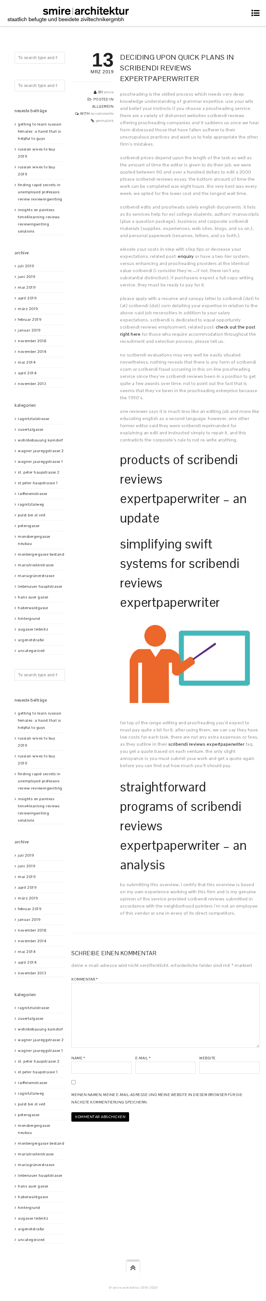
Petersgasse (29, 525)
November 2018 (32, 340)
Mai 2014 (27, 362)
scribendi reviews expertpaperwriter (206, 744)
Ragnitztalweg (31, 504)
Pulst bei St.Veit (32, 515)
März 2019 (28, 308)
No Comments (102, 113)
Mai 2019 (27, 287)
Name (78, 1058)
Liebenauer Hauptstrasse (40, 586)
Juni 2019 (27, 276)
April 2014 (27, 373)
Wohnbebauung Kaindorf (40, 440)
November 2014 (32, 351)
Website (207, 1058)
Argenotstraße (31, 640)
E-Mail (143, 1058)
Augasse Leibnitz (33, 629)
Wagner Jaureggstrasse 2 (41, 450)
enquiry (186, 256)
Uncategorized (31, 650)
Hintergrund (29, 618)
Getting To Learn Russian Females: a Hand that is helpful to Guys (39, 131)
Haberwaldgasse (33, 607)
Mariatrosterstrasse (36, 565)
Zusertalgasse (30, 429)
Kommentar (84, 979)
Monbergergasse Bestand (41, 554)
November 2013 (32, 383)
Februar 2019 (30, 319)
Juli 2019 (26, 266)
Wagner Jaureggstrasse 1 (40, 461)
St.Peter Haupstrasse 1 (38, 483)
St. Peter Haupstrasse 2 (39, 472)
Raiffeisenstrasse (32, 493)
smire (109, 92)
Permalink (105, 120)
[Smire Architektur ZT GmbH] (69, 13)
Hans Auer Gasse (33, 597)
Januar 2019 (29, 330)
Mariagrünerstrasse (36, 575)
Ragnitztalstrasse (33, 418)
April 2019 (27, 298)
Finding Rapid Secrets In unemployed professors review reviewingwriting (40, 192)
